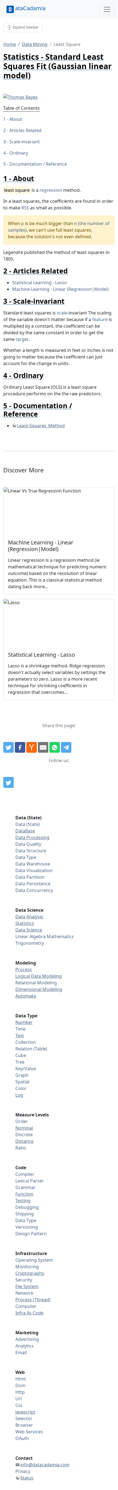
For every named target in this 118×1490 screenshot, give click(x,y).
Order (21, 1121)
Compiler (24, 1174)
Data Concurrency (34, 890)
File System (26, 1286)
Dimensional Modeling (38, 989)
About (15, 119)
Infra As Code (29, 1313)
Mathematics (60, 936)
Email (21, 1352)
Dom (20, 1385)
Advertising (27, 1339)
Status (26, 1478)
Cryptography (29, 1273)
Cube (20, 1055)
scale (62, 313)
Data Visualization (34, 870)
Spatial (22, 1082)
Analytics (24, 1346)
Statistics (24, 923)
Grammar (25, 1187)
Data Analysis (29, 917)
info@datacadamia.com (44, 1465)
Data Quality (28, 844)
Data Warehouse (32, 864)
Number (24, 1022)
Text (19, 1035)
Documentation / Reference (38, 164)
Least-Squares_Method (41, 426)
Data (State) (27, 824)
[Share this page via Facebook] (20, 747)
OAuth (22, 1438)
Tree (19, 1062)
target (22, 339)
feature (100, 319)
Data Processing (32, 837)
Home (9, 44)
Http (20, 1392)
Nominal (24, 1128)
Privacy (22, 1471)
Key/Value (25, 1069)
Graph (22, 1075)
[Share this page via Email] (43, 747)
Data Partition (29, 877)
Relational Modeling (36, 983)
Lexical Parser (29, 1181)
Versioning (26, 1227)
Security (23, 1280)
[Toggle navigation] (107, 9)
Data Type (25, 857)
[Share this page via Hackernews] (31, 747)
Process (23, 969)
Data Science (28, 930)
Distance (24, 1141)
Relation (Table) (31, 1049)
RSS (25, 208)
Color (21, 1088)
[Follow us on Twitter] (8, 782)
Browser (24, 1425)
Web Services (29, 1432)
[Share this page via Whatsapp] (54, 747)
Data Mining (34, 44)
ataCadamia (30, 8)
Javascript (25, 1412)
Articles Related (25, 130)
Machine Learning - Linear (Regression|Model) (60, 289)
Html (20, 1379)
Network (24, 1293)
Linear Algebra (30, 936)
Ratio (20, 1148)
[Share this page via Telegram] (66, 747)
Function (24, 1194)
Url (18, 1399)
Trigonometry (29, 943)
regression (51, 190)
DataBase (25, 831)
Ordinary (18, 153)
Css (19, 1405)
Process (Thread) (32, 1300)
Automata (25, 996)
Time (20, 1029)
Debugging (27, 1207)
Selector (23, 1418)
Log (19, 1095)
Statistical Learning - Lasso (39, 283)
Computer (25, 1306)
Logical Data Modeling (38, 976)
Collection (25, 1042)
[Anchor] (37, 178)
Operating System (34, 1260)
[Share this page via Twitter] (8, 747)
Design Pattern (31, 1234)
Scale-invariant (24, 142)
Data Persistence (32, 884)
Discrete (24, 1135)
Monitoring (27, 1267)
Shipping (24, 1214)
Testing (22, 1201)
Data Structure (30, 851)
